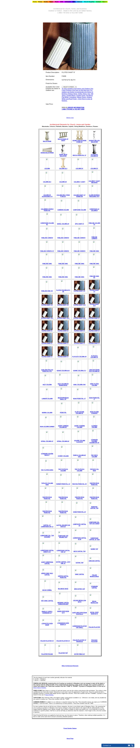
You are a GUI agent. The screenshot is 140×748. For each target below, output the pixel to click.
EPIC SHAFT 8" (79, 224)
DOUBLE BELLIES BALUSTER (94, 141)
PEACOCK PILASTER (94, 640)
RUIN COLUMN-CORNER (47, 426)
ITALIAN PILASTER (94, 627)
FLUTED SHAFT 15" (63, 305)
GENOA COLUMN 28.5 (63, 370)
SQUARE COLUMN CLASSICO (79, 441)
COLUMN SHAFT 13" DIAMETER (80, 195)
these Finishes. (49, 695)
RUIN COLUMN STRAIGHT (94, 412)
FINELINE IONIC (94, 251)
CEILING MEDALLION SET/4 (79, 601)
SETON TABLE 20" (79, 654)
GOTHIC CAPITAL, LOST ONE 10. (63, 562)
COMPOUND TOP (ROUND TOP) (63, 536)
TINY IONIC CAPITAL (47, 601)
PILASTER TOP (63, 653)
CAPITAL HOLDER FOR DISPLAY (63, 525)
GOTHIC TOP (79, 562)
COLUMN (47, 168)
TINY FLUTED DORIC (47, 470)
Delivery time (70, 117)
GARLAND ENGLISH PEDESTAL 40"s (47, 370)
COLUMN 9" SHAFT (79, 182)
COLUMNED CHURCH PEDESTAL (47, 209)
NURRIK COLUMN (47, 412)
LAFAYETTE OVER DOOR (47, 624)
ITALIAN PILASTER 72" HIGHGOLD (79, 640)
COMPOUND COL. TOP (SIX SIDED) (94, 523)
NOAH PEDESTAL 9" (94, 398)
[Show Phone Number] (132, 745)
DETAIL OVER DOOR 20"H (94, 613)
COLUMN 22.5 (63, 168)
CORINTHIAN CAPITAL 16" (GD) (94, 538)
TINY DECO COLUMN (94, 456)
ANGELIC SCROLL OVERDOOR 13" (47, 612)
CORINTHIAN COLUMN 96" (47, 223)
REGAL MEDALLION (94, 602)
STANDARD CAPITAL (94, 587)
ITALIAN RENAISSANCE (94, 575)
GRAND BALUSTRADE (47, 152)
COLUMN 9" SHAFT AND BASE (94, 181)
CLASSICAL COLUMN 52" (94, 155)
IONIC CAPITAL (79, 574)
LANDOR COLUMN (47, 398)
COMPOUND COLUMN (79, 210)
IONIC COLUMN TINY (79, 384)
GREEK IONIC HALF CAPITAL (47, 574)
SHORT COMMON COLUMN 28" (63, 426)
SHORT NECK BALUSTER (63, 155)
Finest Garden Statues (70, 728)
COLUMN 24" (79, 168)
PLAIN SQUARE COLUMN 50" (79, 412)
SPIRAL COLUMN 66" (63, 441)
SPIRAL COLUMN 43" (47, 441)
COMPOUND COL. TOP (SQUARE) (47, 536)
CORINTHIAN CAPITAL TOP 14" (63, 551)
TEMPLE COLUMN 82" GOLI (79, 456)
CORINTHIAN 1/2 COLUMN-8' (94, 209)
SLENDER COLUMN (94, 426)
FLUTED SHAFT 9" (63, 343)
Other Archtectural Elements (70, 666)
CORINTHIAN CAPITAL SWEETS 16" (47, 551)
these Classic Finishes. (39, 687)
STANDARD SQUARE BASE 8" (47, 454)
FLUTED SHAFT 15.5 (80, 305)
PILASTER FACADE (47, 654)
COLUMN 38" (63, 182)
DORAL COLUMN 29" (63, 224)
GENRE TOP (94, 549)
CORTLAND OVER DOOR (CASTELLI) (79, 613)
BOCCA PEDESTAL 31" (79, 155)
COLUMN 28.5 (47, 182)
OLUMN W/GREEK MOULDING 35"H (94, 195)
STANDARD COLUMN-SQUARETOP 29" (94, 441)
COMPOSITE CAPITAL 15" (79, 525)
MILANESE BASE (63, 589)
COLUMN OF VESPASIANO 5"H (47, 195)
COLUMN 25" (94, 168)
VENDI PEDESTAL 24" (79, 512)
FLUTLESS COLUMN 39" (79, 356)
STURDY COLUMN (63, 456)
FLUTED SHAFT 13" (79, 291)
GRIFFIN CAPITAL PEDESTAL (63, 576)
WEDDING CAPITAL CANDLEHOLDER (63, 603)
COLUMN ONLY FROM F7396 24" (63, 195)
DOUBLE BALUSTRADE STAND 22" (79, 141)
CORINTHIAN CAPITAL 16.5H (79, 538)
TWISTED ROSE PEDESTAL (94, 484)
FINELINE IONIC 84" (94, 276)
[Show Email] (129, 745)
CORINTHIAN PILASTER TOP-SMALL (79, 626)
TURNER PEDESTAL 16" (63, 484)
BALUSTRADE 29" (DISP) (63, 139)
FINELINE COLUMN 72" (94, 223)
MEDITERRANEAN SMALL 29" (63, 398)
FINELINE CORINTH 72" (47, 251)
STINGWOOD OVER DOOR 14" (63, 623)
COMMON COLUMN (63, 210)
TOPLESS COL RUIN (94, 470)
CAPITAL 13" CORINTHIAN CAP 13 (47, 525)
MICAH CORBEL (47, 590)
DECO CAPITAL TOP (80, 551)
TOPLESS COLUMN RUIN (47, 484)
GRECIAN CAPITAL (94, 561)
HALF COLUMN (47, 384)
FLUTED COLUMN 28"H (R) (63, 290)
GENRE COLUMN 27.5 (79, 370)
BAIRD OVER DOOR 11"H (63, 612)
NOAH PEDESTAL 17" (79, 398)
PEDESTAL (63, 412)
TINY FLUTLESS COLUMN (63, 470)
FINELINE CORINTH (47, 238)
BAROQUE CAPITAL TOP (94, 507)
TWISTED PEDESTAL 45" (79, 484)
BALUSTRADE (47, 141)
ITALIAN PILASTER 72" (47, 641)
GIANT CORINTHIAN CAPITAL (47, 562)
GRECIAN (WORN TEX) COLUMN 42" (94, 370)
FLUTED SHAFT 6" (94, 318)
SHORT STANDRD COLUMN (79, 426)
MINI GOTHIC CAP (79, 589)
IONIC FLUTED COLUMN (94, 384)
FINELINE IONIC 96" (47, 291)
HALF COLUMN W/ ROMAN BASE (63, 384)
